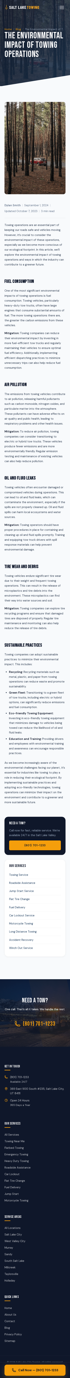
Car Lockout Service (22, 915)
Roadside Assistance (22, 883)
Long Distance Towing (23, 931)
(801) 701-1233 (35, 845)
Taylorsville (11, 1274)
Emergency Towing (16, 1154)
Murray (8, 1247)
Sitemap (9, 1341)
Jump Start (11, 1194)
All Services (11, 1134)
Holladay (9, 1280)
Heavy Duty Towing (16, 1161)
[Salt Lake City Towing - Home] (28, 7)
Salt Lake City (13, 1234)
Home (8, 29)
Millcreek (9, 1267)
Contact (9, 1321)
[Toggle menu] (62, 8)
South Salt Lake (14, 1261)
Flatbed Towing (14, 1148)
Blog (18, 29)
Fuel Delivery (17, 907)
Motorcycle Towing (21, 923)
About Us (10, 1314)
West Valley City (14, 1241)
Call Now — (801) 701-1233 (38, 1370)
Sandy (8, 1254)
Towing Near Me (14, 1141)
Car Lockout (12, 1174)
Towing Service (18, 875)
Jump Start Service (21, 891)
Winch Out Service (21, 948)
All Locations (12, 1228)
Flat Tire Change (19, 899)
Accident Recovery (21, 940)
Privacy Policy (13, 1334)
